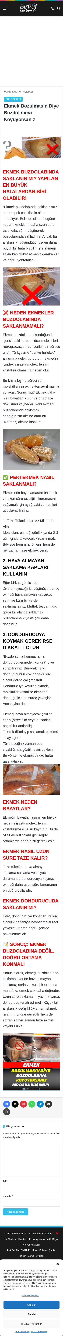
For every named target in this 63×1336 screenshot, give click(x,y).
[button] (57, 1264)
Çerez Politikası (22, 1331)
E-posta (8, 1196)
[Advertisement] (31, 52)
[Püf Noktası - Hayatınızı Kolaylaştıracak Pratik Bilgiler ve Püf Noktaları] (31, 8)
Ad (5, 1181)
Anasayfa (11, 91)
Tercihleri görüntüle (31, 1323)
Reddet (31, 1314)
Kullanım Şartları (47, 1250)
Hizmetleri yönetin (30, 1295)
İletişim (22, 1256)
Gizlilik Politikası (39, 1331)
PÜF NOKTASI (25, 91)
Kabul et (31, 1304)
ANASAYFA (13, 1250)
